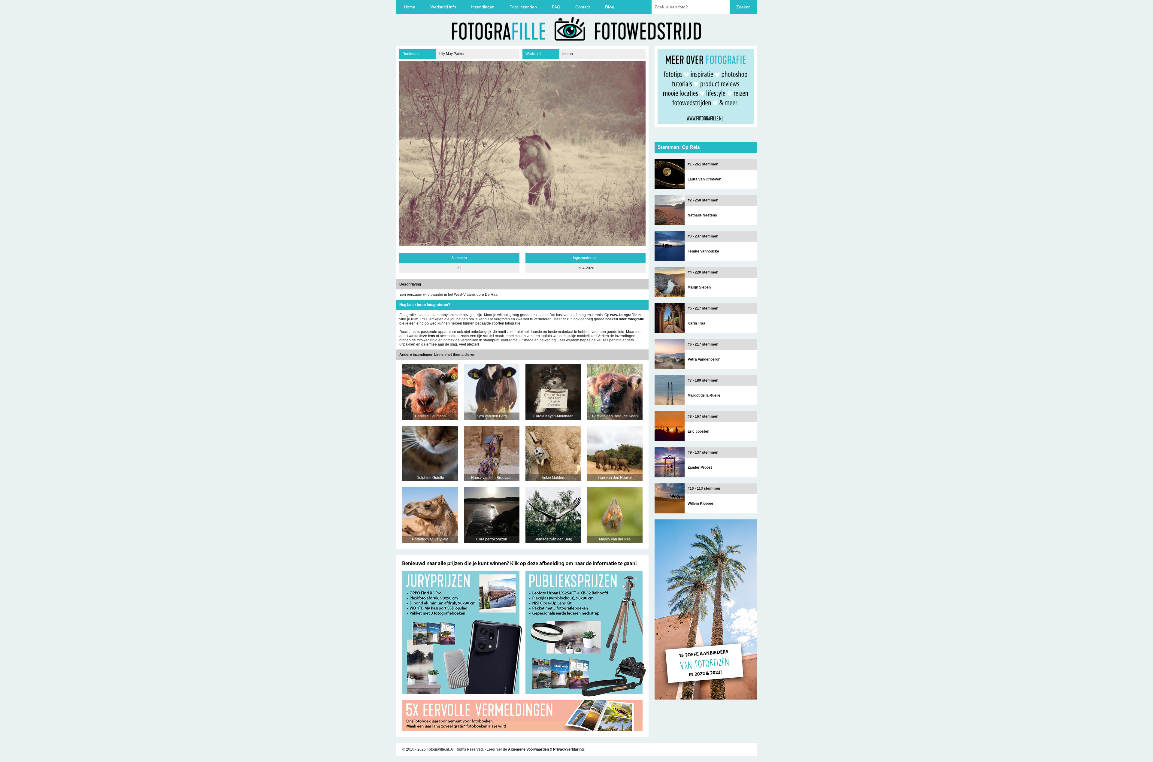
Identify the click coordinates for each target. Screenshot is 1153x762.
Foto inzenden (523, 7)
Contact (582, 7)
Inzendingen (483, 7)
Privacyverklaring (568, 749)
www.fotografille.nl (625, 315)
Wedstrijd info (443, 7)
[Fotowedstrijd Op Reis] (522, 735)
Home (409, 7)
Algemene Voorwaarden (528, 749)
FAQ (556, 7)
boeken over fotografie (624, 319)
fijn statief (485, 336)
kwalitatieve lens (421, 336)
